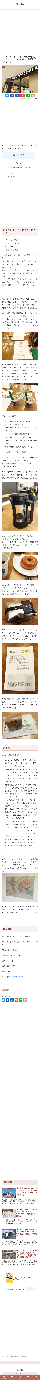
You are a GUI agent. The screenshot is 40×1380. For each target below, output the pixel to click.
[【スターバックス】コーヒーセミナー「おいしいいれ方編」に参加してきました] (17, 95)
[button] (36, 850)
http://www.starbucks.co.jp (15, 977)
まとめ (12, 173)
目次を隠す (19, 155)
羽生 (5, 990)
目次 (17, 163)
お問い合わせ (20, 1373)
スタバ (11, 990)
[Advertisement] (20, 31)
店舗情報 (12, 176)
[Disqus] (20, 1324)
